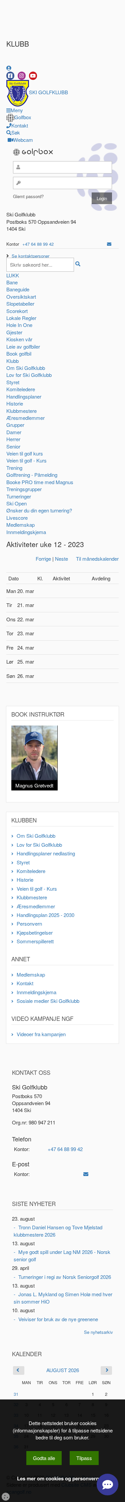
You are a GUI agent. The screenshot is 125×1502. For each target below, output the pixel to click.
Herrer (13, 439)
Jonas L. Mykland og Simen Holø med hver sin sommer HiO (63, 1298)
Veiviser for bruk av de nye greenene (58, 1319)
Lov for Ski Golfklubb (29, 374)
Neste (61, 558)
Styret (12, 382)
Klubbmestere (21, 410)
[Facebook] (10, 76)
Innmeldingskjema (26, 531)
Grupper (15, 424)
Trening (14, 467)
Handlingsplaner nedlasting (46, 853)
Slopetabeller (20, 303)
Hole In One (19, 324)
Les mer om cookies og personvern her (62, 1478)
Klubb (12, 360)
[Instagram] (22, 76)
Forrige (43, 558)
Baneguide (17, 289)
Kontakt (25, 983)
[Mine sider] (8, 67)
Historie (14, 403)
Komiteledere (20, 389)
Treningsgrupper (24, 488)
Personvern (29, 923)
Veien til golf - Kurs (26, 460)
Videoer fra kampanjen (41, 1034)
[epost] (109, 244)
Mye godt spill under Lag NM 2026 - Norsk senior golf (62, 1255)
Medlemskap (20, 524)
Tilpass (84, 1457)
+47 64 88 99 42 (38, 244)
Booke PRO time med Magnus (39, 481)
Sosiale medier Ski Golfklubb (48, 1000)
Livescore (17, 517)
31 (16, 1394)
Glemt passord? (28, 196)
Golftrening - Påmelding (31, 474)
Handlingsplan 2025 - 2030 (45, 914)
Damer (13, 432)
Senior (13, 446)
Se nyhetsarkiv (98, 1332)
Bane (12, 282)
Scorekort (17, 310)
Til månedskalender (97, 558)
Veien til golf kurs (24, 453)
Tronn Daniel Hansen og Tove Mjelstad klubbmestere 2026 (58, 1231)
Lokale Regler (21, 317)
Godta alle (44, 1457)
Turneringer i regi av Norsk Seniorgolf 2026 (64, 1276)
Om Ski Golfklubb (25, 367)
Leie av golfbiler (23, 346)
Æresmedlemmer (25, 417)
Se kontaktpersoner (30, 256)
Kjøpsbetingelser (35, 932)
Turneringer (18, 496)
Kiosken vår (19, 339)
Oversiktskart (21, 296)
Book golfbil (18, 353)
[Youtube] (33, 76)
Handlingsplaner (23, 396)
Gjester (14, 332)
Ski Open (16, 503)
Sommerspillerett (35, 941)
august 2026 (62, 1369)
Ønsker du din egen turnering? (39, 510)
